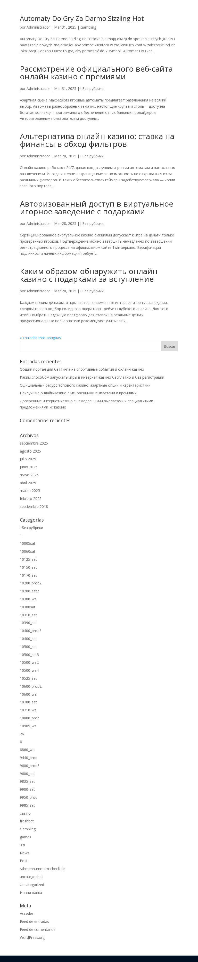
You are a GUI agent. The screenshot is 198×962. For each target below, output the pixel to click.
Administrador (38, 27)
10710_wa (28, 710)
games (25, 837)
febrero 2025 (31, 498)
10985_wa (28, 725)
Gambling (88, 27)
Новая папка (31, 892)
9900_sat (27, 789)
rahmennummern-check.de (42, 868)
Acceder (26, 913)
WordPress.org (32, 937)
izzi (22, 844)
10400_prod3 (31, 630)
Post (24, 860)
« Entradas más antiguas (40, 337)
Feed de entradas (34, 921)
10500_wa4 (29, 670)
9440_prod (28, 757)
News (24, 852)
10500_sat (28, 646)
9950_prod (28, 797)
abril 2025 (28, 482)
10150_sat (28, 567)
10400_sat (28, 638)
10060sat (27, 551)
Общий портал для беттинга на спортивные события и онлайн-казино (82, 369)
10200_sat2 (29, 591)
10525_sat (28, 678)
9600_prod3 (29, 765)
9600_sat (27, 773)
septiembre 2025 (34, 443)
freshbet (27, 821)
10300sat (27, 607)
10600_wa (28, 694)
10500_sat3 (29, 654)
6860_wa (27, 749)
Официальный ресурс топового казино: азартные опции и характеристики (85, 385)
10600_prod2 (31, 686)
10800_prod (29, 718)
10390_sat (28, 622)
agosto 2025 (30, 451)
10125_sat (28, 559)
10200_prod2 (31, 583)
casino (25, 813)
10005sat (27, 543)
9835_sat (27, 781)
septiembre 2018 (34, 506)
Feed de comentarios (37, 929)
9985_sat (27, 805)
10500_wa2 (29, 662)
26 (22, 733)
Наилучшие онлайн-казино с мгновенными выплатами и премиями (78, 392)
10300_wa (28, 599)
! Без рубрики (92, 88)
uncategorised (32, 876)
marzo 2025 (30, 490)
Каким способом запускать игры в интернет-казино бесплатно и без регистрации (92, 377)
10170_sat (28, 575)
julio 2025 (28, 458)
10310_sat (28, 614)
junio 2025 (28, 466)
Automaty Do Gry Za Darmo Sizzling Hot (82, 18)
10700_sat (28, 702)
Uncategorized (32, 884)
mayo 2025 (29, 474)
